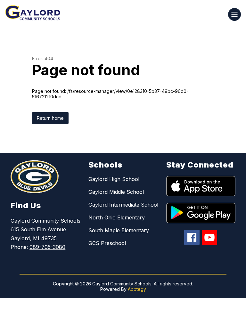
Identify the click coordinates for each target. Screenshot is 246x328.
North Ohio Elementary (116, 217)
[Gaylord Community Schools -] (36, 14)
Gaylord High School (113, 179)
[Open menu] (234, 14)
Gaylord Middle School (116, 192)
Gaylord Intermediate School (123, 204)
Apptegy (137, 289)
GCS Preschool (107, 243)
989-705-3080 (47, 247)
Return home (50, 118)
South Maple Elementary (118, 230)
